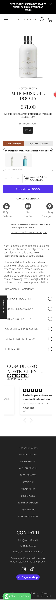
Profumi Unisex (28, 461)
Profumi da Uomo (28, 454)
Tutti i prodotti (28, 475)
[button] (6, 19)
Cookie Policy (28, 496)
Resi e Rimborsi (28, 509)
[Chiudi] (50, 4)
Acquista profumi (28, 468)
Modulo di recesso (28, 516)
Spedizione (28, 482)
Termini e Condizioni (28, 502)
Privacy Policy (28, 489)
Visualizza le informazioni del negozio (29, 232)
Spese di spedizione (31, 114)
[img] (29, 376)
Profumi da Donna (28, 447)
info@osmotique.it (28, 540)
